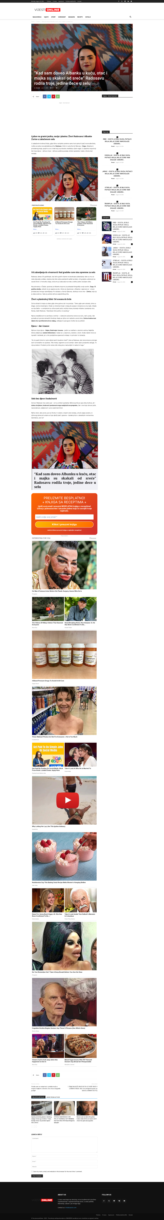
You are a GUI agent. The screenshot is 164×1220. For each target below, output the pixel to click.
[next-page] (35, 1126)
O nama (55, 1)
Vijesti (46, 17)
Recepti (80, 17)
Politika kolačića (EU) (71, 1)
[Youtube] (131, 1)
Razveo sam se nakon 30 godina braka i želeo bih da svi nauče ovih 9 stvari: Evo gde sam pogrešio (87, 1118)
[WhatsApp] (58, 96)
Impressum (61, 1)
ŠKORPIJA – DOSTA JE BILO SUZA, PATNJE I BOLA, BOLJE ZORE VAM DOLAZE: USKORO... (117, 206)
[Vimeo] (125, 1)
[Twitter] (121, 1)
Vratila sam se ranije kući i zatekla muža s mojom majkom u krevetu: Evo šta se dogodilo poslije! (45, 1088)
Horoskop (62, 17)
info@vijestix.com (70, 1207)
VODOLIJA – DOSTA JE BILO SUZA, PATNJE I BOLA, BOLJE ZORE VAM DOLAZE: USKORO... (117, 157)
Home (33, 21)
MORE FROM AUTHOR (53, 1097)
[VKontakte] (128, 1)
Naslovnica (37, 17)
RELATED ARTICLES (38, 1097)
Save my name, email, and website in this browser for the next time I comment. (57, 1171)
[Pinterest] (53, 96)
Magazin (71, 17)
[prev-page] (32, 1126)
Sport (53, 17)
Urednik (38, 88)
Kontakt (79, 1)
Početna (49, 1)
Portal (112, 146)
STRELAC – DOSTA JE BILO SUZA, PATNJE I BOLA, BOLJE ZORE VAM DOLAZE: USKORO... (117, 190)
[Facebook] (118, 1)
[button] (130, 17)
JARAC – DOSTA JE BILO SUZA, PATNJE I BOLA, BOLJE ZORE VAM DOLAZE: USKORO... (117, 173)
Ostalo (88, 17)
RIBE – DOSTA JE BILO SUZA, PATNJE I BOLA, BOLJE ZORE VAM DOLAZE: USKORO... (117, 141)
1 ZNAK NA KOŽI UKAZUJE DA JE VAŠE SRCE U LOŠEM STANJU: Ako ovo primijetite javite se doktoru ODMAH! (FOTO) (82, 1088)
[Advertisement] (64, 117)
